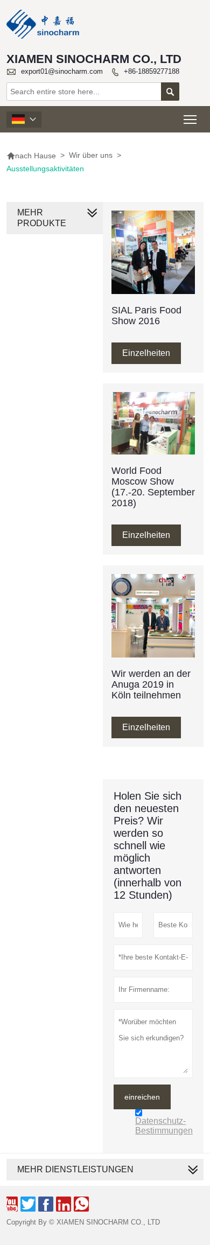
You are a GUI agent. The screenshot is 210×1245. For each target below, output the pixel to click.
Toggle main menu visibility (190, 119)
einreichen (142, 1097)
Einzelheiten (146, 353)
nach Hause (31, 155)
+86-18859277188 (151, 71)
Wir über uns (91, 155)
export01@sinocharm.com (62, 71)
